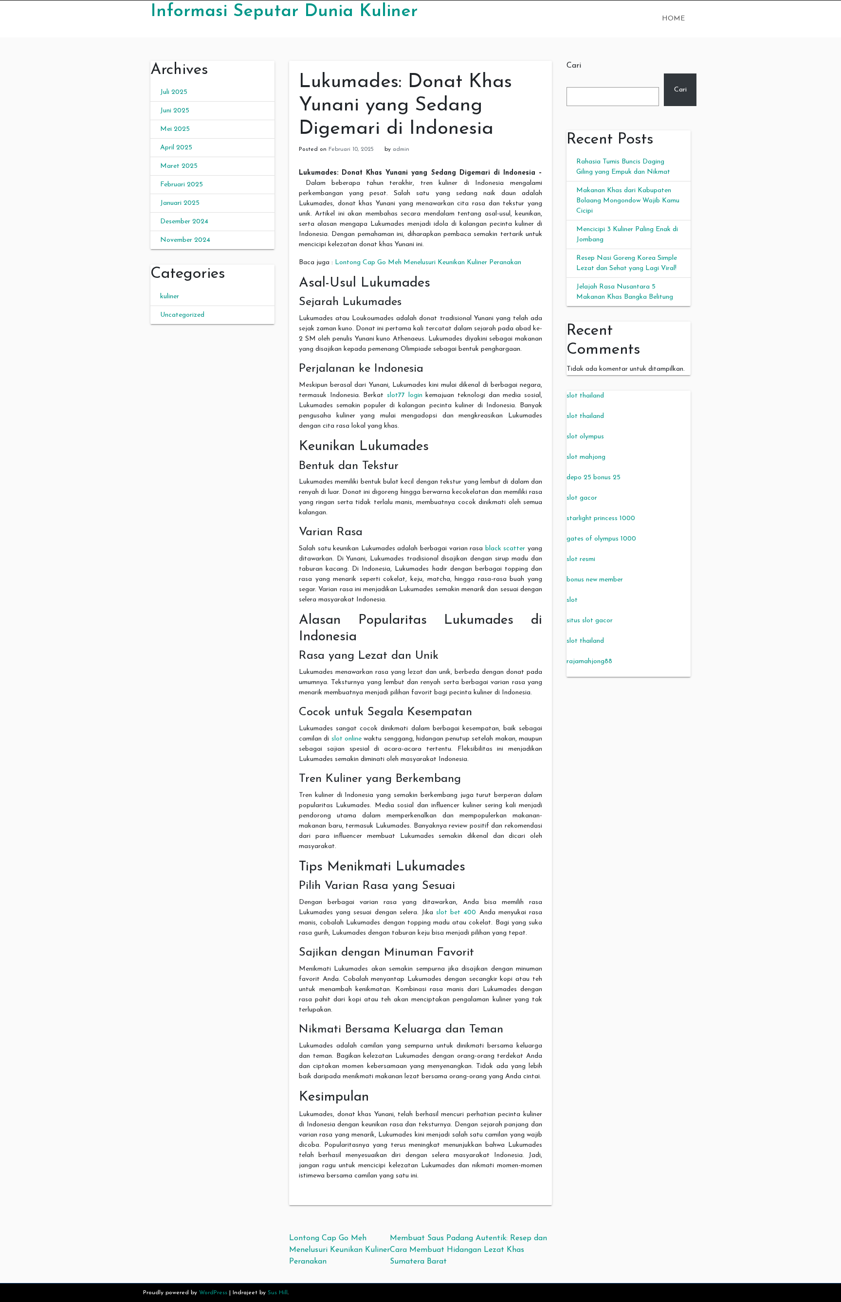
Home (673, 18)
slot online (346, 738)
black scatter (505, 548)
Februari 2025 (181, 184)
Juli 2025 (173, 92)
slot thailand (585, 395)
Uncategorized (182, 315)
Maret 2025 (179, 166)
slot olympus (585, 436)
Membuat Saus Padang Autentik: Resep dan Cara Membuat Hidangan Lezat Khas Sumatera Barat (468, 1250)
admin (401, 149)
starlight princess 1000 (601, 518)
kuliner (169, 296)
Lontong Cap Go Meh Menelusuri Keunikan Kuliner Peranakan (428, 262)
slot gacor (582, 498)
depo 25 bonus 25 (594, 477)
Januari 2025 (180, 203)
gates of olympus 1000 (601, 538)
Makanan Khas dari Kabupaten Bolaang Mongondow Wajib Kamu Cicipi (627, 201)
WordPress (213, 1293)
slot (572, 600)
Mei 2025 (175, 129)
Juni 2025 (174, 110)
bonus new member (595, 579)
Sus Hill (278, 1293)
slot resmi (581, 559)
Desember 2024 (184, 221)
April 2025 (176, 147)
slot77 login (404, 395)
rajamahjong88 (589, 661)
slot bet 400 (456, 912)
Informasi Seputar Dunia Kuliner (284, 11)
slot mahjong (586, 457)
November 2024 (185, 240)
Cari (574, 66)
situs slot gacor (590, 620)
